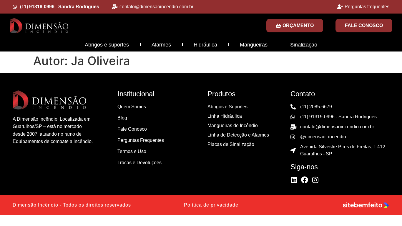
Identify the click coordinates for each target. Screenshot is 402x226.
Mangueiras (254, 45)
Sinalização (303, 45)
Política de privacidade (211, 204)
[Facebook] (304, 179)
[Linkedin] (294, 179)
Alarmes (161, 45)
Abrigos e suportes (107, 45)
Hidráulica (205, 45)
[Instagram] (315, 179)
